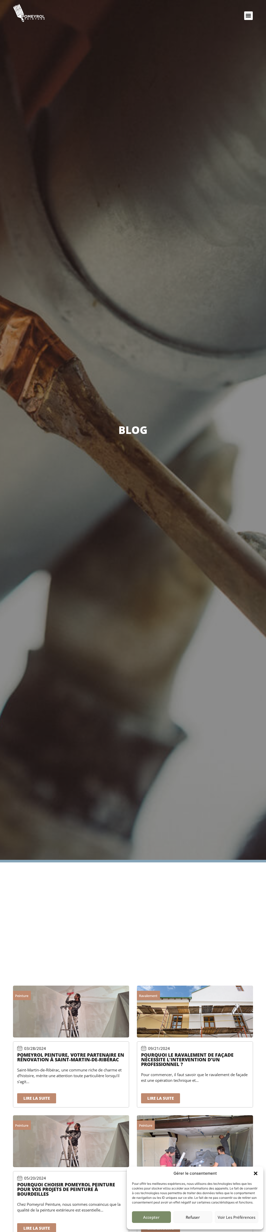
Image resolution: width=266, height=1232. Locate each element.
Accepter (151, 1217)
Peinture (21, 995)
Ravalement (148, 995)
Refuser (193, 1217)
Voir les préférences (236, 1217)
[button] (255, 1173)
